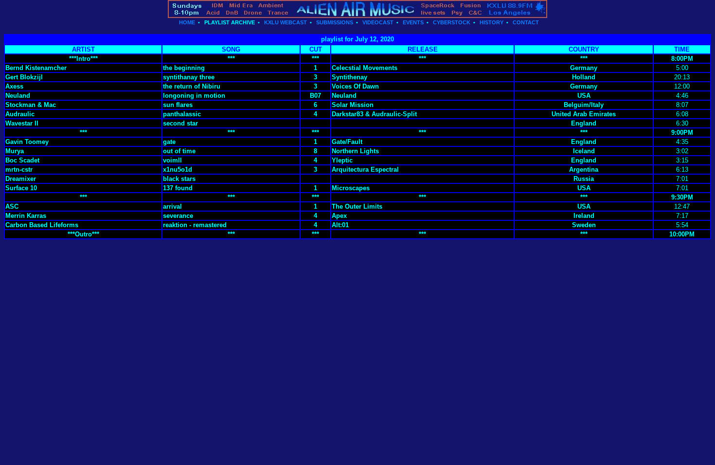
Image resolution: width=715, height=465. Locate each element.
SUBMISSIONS (334, 22)
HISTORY (491, 22)
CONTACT (526, 22)
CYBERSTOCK (451, 22)
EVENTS (413, 22)
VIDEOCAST (377, 22)
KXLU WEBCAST (285, 22)
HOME (187, 22)
